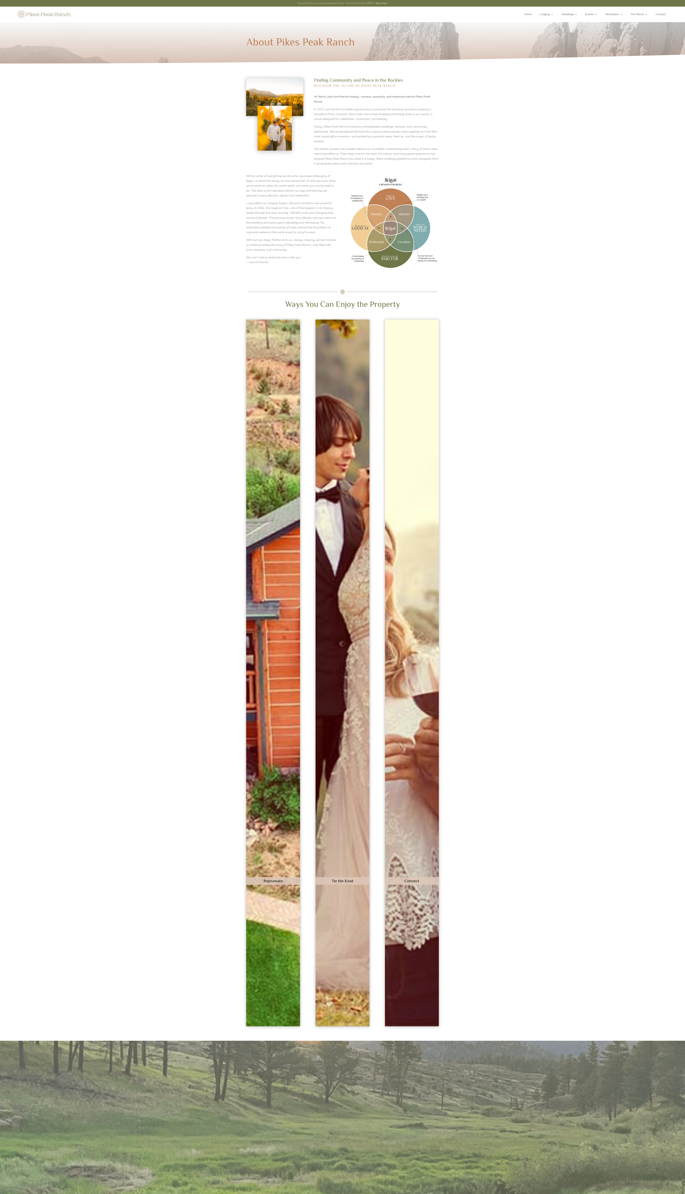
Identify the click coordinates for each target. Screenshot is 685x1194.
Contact (661, 14)
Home (528, 14)
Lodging (545, 14)
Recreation (612, 14)
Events (589, 14)
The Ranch (637, 14)
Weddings (567, 14)
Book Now (381, 3)
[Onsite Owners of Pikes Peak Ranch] (275, 149)
